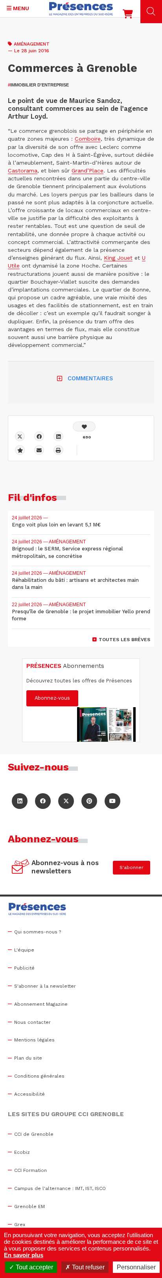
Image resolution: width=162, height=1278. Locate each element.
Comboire (88, 139)
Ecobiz (22, 1152)
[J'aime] (84, 426)
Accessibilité (29, 1094)
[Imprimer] (58, 450)
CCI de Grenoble (33, 1134)
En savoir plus (23, 1255)
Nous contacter (32, 1022)
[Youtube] (112, 801)
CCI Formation (30, 1170)
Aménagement (32, 44)
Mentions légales (34, 1040)
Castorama (22, 170)
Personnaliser (136, 1267)
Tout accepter (33, 1267)
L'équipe (24, 950)
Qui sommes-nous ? (37, 932)
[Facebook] (39, 436)
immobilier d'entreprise (38, 85)
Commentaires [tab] (90, 378)
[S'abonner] (20, 867)
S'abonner (132, 867)
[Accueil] (81, 9)
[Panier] (128, 15)
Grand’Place (87, 170)
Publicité (24, 968)
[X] (20, 436)
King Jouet (118, 258)
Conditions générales (39, 1076)
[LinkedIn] (20, 801)
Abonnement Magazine (41, 1004)
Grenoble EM (29, 1206)
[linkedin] (58, 436)
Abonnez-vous (52, 698)
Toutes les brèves (124, 639)
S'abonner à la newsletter (45, 986)
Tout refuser (87, 1267)
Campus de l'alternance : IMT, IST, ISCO (60, 1188)
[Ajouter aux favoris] (20, 450)
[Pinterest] (89, 801)
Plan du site (28, 1058)
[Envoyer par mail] (39, 450)
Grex (19, 1224)
